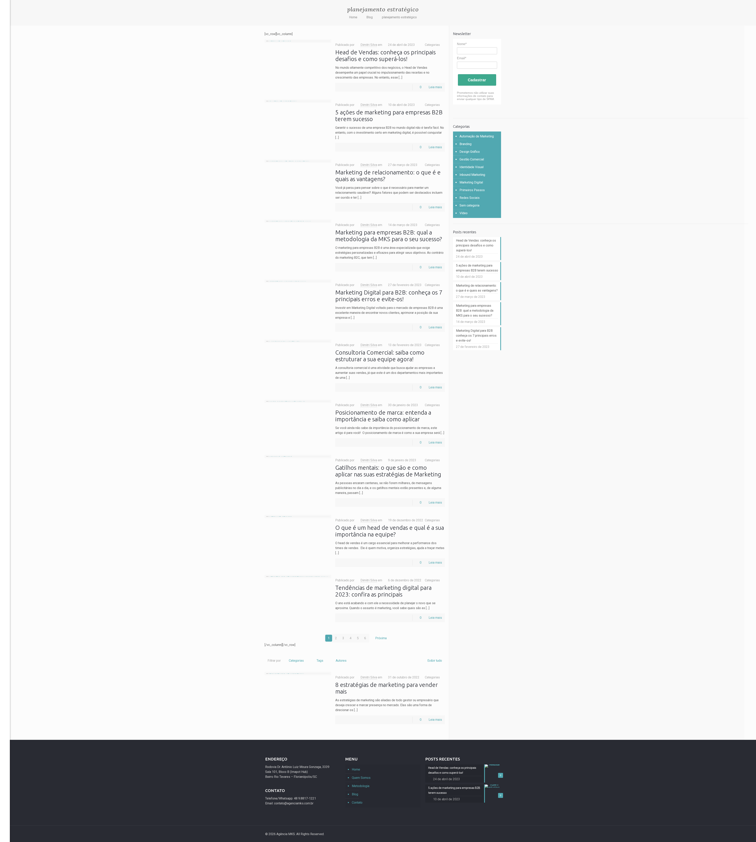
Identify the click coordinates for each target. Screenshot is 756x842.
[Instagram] (486, 834)
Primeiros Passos (472, 190)
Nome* (462, 44)
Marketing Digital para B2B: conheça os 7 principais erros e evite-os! (388, 295)
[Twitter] (5, 819)
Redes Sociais (470, 198)
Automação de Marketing (477, 136)
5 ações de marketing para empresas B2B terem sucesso (477, 268)
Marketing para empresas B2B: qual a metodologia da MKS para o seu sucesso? (388, 235)
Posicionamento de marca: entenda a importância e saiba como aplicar (383, 415)
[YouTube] (5, 825)
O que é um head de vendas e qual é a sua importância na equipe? (389, 531)
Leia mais (435, 87)
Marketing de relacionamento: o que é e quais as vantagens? (477, 288)
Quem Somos (361, 778)
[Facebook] (5, 813)
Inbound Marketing (472, 175)
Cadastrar (477, 80)
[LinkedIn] (5, 831)
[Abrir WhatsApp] (746, 832)
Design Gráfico (470, 152)
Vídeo (464, 213)
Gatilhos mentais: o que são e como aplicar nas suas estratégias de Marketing (388, 471)
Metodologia (360, 786)
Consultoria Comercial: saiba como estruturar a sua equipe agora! (379, 355)
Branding (466, 144)
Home (353, 17)
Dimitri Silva (368, 45)
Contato (357, 802)
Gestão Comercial (472, 159)
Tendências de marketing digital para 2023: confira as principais (383, 591)
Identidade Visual (472, 167)
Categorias (296, 660)
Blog (369, 17)
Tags (320, 660)
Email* (461, 58)
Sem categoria (469, 205)
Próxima (381, 638)
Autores (341, 660)
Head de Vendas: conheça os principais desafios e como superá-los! (385, 55)
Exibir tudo (434, 660)
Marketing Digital (471, 182)
